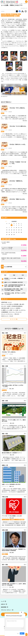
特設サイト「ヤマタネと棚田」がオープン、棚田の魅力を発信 (14, 420)
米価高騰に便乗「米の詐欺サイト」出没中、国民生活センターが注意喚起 (14, 584)
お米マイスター (14, 14)
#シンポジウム (22, 310)
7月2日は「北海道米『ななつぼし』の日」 (17, 162)
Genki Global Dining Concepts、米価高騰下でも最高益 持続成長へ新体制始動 (14, 549)
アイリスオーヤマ (5, 519)
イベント (2, 11)
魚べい (6, 554)
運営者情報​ (3, 607)
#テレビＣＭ (18, 312)
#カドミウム (12, 312)
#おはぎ (11, 316)
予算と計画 (11, 517)
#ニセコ (10, 302)
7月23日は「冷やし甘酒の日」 (17, 108)
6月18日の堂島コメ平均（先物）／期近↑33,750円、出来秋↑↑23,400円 (13, 289)
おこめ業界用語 (8, 266)
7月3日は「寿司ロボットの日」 (17, 144)
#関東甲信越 (4, 302)
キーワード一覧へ (14, 319)
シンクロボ (16, 519)
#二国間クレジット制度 (6, 310)
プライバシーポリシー (6, 610)
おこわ (19, 14)
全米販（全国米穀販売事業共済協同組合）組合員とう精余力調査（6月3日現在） (14, 285)
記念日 (2, 113)
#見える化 (16, 314)
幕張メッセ (17, 15)
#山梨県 (9, 306)
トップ (2, 601)
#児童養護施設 (4, 312)
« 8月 (6, 221)
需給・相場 (11, 388)
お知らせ (3, 604)
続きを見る (25, 120)
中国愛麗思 (22, 519)
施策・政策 (12, 423)
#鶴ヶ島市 (21, 304)
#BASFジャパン (5, 316)
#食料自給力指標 (5, 308)
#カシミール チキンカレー (7, 314)
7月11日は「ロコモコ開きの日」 (18, 126)
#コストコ (12, 308)
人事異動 (11, 519)
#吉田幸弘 (17, 308)
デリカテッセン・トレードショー (7, 15)
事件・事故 (11, 587)
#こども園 (15, 310)
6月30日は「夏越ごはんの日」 (17, 199)
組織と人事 (11, 486)
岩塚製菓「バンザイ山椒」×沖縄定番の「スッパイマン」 (14, 279)
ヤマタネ (3, 14)
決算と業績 (11, 552)
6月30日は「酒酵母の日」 (16, 181)
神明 (3, 554)
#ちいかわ (3, 306)
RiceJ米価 (4, 390)
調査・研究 (12, 454)
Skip (18, 633)
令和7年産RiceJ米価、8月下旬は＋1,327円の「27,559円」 (14, 293)
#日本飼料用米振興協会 (16, 306)
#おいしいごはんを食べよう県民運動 (9, 304)
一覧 (24, 332)
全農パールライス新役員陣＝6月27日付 (13, 282)
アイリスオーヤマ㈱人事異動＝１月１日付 (12, 516)
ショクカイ (8, 14)
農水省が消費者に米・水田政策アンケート (12, 453)
